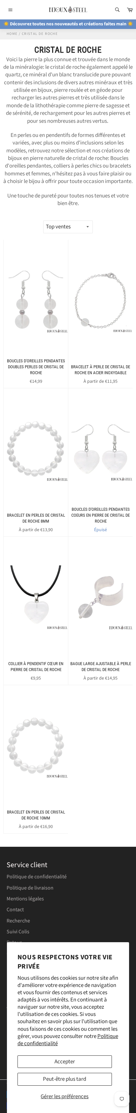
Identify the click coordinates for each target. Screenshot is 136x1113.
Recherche (18, 920)
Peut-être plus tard (64, 1079)
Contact (15, 909)
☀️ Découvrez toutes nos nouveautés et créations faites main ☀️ (68, 24)
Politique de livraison (30, 888)
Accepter (64, 1062)
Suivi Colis (18, 931)
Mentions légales (25, 898)
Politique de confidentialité (37, 876)
